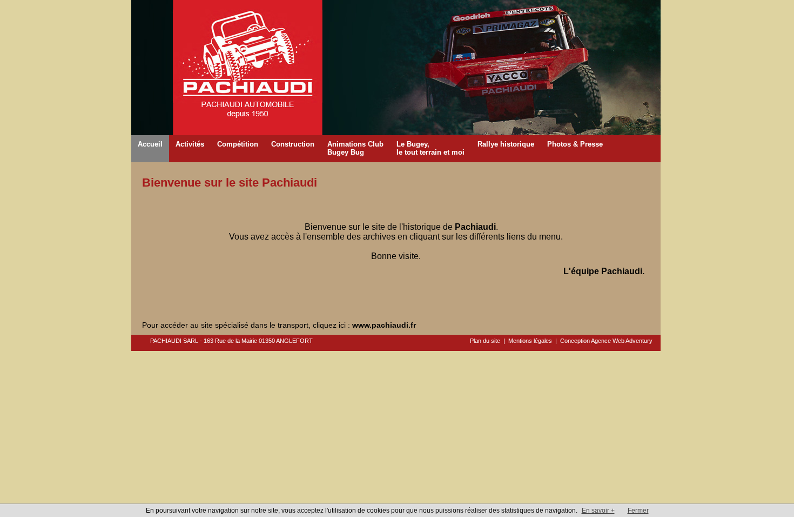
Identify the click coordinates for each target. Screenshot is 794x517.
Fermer (638, 510)
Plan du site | (489, 340)
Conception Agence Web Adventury (606, 340)
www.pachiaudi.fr (384, 325)
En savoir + (598, 510)
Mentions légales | (534, 340)
